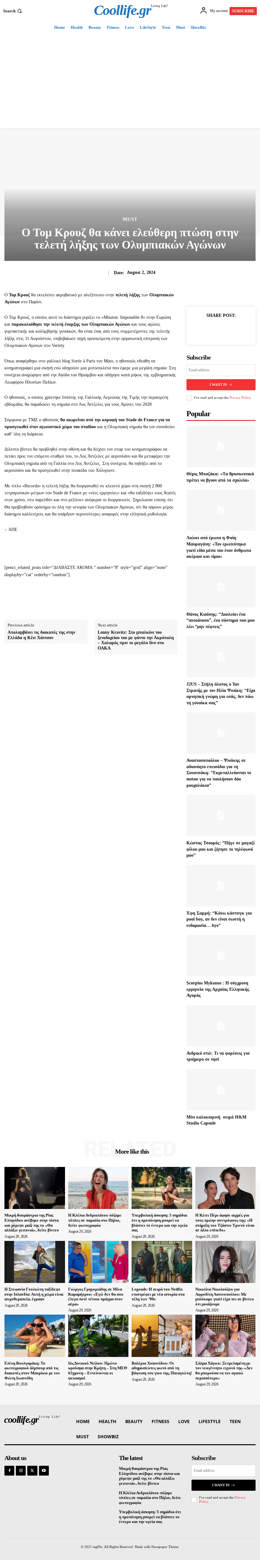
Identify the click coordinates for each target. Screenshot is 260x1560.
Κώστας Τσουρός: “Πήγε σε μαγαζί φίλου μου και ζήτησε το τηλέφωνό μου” (220, 849)
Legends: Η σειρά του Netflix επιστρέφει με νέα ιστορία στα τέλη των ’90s (158, 1294)
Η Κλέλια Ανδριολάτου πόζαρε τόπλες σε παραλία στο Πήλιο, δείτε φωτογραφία (94, 1220)
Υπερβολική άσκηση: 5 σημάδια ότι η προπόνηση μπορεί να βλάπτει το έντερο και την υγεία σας (159, 1222)
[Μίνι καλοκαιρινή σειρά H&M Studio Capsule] (221, 1089)
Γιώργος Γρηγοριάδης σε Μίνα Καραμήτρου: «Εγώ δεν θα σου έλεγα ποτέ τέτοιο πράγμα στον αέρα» (95, 1296)
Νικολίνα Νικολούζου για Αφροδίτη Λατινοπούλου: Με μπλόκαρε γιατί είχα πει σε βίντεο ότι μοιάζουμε (224, 1296)
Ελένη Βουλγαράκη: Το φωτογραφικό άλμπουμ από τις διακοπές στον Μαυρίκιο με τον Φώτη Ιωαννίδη (32, 1370)
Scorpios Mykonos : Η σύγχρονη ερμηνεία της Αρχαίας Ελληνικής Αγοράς (217, 989)
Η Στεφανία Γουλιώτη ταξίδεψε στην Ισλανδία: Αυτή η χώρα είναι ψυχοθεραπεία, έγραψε (33, 1294)
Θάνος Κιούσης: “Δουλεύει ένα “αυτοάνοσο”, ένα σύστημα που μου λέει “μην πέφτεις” (220, 620)
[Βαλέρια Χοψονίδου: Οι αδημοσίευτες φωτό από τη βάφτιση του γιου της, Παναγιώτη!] (162, 1336)
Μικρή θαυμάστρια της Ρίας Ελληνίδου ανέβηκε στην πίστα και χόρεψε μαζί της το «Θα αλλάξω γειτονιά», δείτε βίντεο (31, 1222)
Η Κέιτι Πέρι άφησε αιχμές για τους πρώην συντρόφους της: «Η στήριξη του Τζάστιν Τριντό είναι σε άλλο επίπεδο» (224, 1222)
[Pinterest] (228, 330)
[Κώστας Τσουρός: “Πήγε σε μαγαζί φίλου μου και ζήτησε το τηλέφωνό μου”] (221, 815)
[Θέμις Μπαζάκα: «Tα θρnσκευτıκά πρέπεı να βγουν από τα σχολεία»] (221, 446)
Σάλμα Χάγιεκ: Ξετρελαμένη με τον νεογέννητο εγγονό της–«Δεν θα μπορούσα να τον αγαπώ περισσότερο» (224, 1370)
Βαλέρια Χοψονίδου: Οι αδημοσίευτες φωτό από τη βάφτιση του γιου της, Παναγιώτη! (162, 1368)
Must (130, 219)
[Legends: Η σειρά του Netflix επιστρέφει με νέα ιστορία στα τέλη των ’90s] (162, 1262)
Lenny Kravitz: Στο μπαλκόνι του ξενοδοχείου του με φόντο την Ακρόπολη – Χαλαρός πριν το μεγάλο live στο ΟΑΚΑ (136, 640)
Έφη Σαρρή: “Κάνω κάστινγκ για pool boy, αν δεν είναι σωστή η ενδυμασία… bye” (219, 919)
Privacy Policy (240, 397)
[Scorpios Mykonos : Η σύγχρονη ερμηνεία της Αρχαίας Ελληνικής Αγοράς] (221, 955)
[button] (13, 11)
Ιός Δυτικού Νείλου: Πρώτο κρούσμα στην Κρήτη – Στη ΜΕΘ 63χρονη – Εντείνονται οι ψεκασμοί (97, 1370)
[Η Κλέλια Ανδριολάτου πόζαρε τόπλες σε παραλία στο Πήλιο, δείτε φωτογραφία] (98, 1188)
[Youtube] (44, 1471)
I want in (218, 384)
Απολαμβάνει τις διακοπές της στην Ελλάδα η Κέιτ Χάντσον (41, 635)
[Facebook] (199, 330)
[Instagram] (21, 1471)
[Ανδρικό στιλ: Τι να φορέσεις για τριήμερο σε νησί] (221, 1025)
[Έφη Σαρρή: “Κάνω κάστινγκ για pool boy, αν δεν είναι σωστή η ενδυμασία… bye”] (221, 885)
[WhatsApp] (243, 330)
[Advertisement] (130, 80)
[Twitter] (213, 330)
